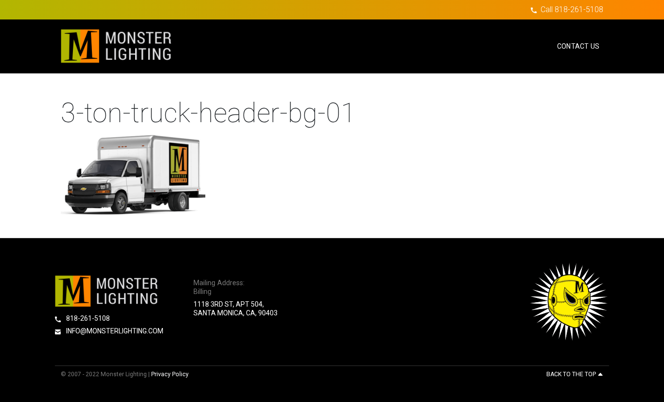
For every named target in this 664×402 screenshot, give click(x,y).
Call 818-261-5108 (572, 9)
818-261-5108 (87, 318)
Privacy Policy (170, 374)
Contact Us (578, 46)
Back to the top (571, 374)
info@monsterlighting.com (114, 331)
